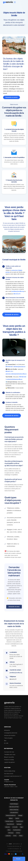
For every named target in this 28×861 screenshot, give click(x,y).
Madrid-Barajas (14, 803)
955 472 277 (17, 294)
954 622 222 (22, 376)
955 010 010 (9, 366)
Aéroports (7, 730)
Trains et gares (8, 738)
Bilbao (11, 818)
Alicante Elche (14, 812)
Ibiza (9, 830)
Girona (18, 832)
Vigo (21, 827)
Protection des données (13, 846)
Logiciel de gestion (9, 762)
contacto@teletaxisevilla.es (14, 379)
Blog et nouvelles (9, 757)
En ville (6, 743)
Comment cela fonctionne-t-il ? (13, 776)
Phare (20, 835)
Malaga (20, 815)
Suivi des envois (8, 773)
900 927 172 (9, 371)
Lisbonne (8, 835)
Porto (14, 835)
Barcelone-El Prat (14, 806)
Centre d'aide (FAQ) (9, 771)
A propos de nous (9, 752)
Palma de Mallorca (10, 815)
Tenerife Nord (10, 824)
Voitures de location (9, 735)
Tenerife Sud (19, 821)
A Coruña (15, 827)
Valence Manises (14, 809)
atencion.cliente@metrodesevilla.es (16, 374)
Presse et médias (9, 759)
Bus (5, 740)
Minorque (10, 832)
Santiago (19, 824)
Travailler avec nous (9, 754)
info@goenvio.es (8, 781)
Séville (17, 818)
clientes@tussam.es (19, 366)
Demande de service (12, 314)
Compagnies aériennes (10, 733)
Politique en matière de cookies (14, 851)
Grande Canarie (9, 821)
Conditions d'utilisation (13, 848)
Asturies (7, 827)
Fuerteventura (16, 830)
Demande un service (11, 97)
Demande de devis (14, 606)
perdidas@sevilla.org (17, 291)
